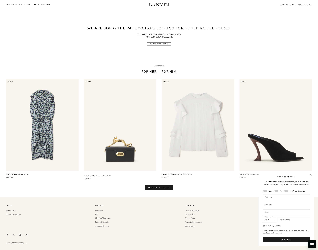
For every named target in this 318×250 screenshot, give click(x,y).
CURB (34, 4)
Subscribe (286, 239)
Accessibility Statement (193, 222)
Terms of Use (189, 214)
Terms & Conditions (192, 210)
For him (169, 71)
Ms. (270, 191)
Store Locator (11, 210)
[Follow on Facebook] (7, 234)
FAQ (96, 214)
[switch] (265, 191)
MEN (28, 4)
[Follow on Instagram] (20, 234)
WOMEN (22, 4)
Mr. (280, 191)
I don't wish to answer (297, 191)
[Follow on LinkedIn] (26, 234)
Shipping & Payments (103, 218)
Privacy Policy (279, 233)
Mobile (278, 226)
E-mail (268, 226)
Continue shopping (159, 44)
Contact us (99, 210)
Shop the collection (159, 188)
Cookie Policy (189, 226)
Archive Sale (11, 4)
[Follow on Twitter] (13, 234)
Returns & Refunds (102, 222)
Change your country (13, 214)
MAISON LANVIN (44, 4)
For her (149, 71)
